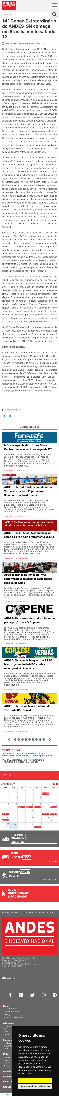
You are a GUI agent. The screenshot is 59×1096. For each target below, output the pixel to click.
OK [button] (35, 1080)
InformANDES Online (11, 1012)
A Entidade (8, 1023)
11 (36, 739)
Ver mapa (34, 964)
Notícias (7, 1076)
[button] (3, 767)
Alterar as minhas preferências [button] (35, 1086)
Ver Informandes (50, 879)
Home (6, 1006)
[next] (57, 784)
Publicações (7, 1015)
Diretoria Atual (8, 1026)
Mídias (6, 1054)
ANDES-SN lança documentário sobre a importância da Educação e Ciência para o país (27, 754)
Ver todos (52, 861)
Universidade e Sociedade (13, 1018)
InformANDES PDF (10, 1009)
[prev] (54, 784)
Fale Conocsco (10, 1087)
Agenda (7, 1071)
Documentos (9, 1040)
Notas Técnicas (10, 1081)
